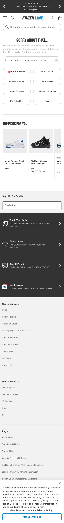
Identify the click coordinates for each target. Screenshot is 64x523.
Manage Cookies (32, 516)
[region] (32, 501)
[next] (60, 6)
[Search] (7, 27)
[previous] (4, 6)
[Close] (59, 483)
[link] (32, 18)
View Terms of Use (20, 510)
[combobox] (32, 27)
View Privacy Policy (41, 510)
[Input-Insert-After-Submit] (56, 60)
